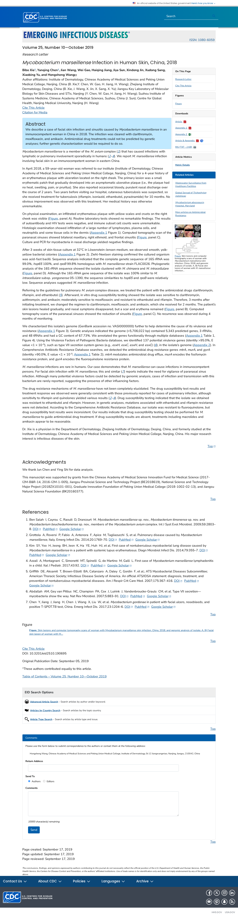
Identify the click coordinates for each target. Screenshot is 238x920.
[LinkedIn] (232, 893)
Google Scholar (71, 529)
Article (179, 121)
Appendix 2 (181, 134)
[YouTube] (209, 902)
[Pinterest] (217, 902)
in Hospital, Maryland (189, 204)
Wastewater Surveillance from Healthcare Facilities (190, 184)
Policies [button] (79, 881)
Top (212, 446)
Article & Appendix (185, 140)
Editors (50, 781)
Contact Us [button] (13, 881)
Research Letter (183, 79)
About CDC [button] (48, 881)
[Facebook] (209, 893)
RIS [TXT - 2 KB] (184, 147)
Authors (36, 781)
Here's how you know (202, 3)
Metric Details (182, 165)
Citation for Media (34, 112)
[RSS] (232, 902)
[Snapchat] (224, 902)
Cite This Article (183, 85)
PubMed (50, 529)
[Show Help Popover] (201, 140)
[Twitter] (217, 893)
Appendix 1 (181, 127)
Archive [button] (142, 881)
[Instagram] (224, 893)
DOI (37, 529)
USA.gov (230, 912)
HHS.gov (217, 912)
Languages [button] (111, 881)
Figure (178, 103)
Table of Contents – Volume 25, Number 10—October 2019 (64, 676)
